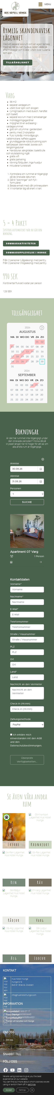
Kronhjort (40, 844)
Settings (22, 1090)
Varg (40, 920)
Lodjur (40, 958)
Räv (40, 882)
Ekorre (14, 844)
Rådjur (14, 920)
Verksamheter (12, 1011)
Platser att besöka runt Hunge (20, 1021)
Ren (14, 882)
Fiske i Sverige (12, 1015)
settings (32, 1084)
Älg (14, 958)
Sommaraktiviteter (21, 243)
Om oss (9, 1040)
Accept (9, 1090)
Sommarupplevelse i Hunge (26, 252)
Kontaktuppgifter (14, 1018)
